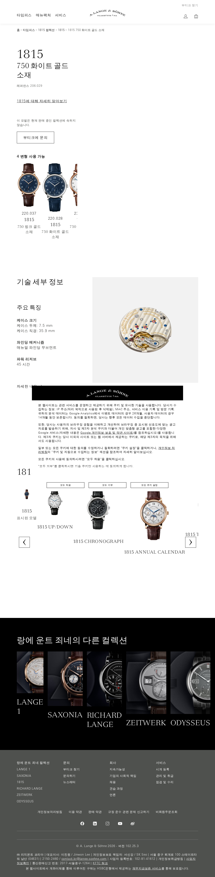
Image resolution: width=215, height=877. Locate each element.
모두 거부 (107, 485)
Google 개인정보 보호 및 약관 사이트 (106, 432)
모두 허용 (65, 485)
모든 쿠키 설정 (149, 485)
